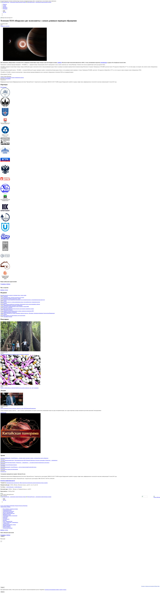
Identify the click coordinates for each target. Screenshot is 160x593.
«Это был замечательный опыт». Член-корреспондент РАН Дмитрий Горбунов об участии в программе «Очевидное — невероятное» (29, 460)
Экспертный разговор (7, 528)
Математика (19, 305)
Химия (19, 298)
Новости (8, 505)
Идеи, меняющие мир (7, 521)
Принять (2, 591)
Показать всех (3, 87)
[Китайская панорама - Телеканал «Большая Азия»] (20, 452)
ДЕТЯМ (4, 290)
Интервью (12, 505)
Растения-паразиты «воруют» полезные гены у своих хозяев (13, 295)
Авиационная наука (7, 510)
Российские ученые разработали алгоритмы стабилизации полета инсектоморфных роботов (20, 304)
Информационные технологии (10, 305)
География (6, 316)
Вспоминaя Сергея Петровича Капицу (8, 464)
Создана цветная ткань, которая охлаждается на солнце (12, 297)
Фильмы (5, 520)
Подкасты (21, 505)
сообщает (59, 62)
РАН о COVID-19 (6, 526)
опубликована (103, 62)
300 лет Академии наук (8, 512)
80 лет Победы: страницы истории (10, 508)
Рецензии (5, 517)
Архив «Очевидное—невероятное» (10, 522)
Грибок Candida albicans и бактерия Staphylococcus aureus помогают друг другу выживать (19, 387)
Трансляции (5, 516)
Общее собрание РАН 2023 (8, 513)
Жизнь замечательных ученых (9, 524)
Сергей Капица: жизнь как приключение (9, 469)
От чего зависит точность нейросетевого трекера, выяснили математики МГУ (17, 311)
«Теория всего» (6, 523)
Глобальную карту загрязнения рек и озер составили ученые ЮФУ (14, 306)
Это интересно (6, 519)
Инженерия (6, 298)
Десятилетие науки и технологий (10, 515)
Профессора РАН (6, 525)
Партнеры (25, 505)
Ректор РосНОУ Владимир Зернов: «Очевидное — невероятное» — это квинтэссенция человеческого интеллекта (24, 462)
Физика (5, 303)
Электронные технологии (8, 511)
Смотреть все (3, 412)
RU (3, 12)
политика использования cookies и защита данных (55, 589)
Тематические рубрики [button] (5, 506)
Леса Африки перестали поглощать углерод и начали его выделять (14, 354)
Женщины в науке (7, 514)
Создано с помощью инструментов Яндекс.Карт (150, 586)
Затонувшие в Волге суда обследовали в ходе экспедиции (12, 315)
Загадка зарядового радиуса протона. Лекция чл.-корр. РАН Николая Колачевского (18, 408)
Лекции (17, 505)
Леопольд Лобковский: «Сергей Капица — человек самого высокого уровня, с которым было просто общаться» (24, 458)
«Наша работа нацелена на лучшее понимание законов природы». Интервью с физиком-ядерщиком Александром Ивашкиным (27, 313)
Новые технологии (13, 298)
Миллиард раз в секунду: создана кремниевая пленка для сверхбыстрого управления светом (20, 302)
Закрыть (2, 536)
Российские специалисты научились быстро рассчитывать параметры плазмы (17, 308)
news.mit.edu (7, 78)
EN (5, 12)
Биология (6, 296)
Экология (10, 307)
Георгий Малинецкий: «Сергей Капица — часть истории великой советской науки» (18, 467)
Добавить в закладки (4, 26)
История (10, 316)
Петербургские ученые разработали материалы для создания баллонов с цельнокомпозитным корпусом (22, 299)
